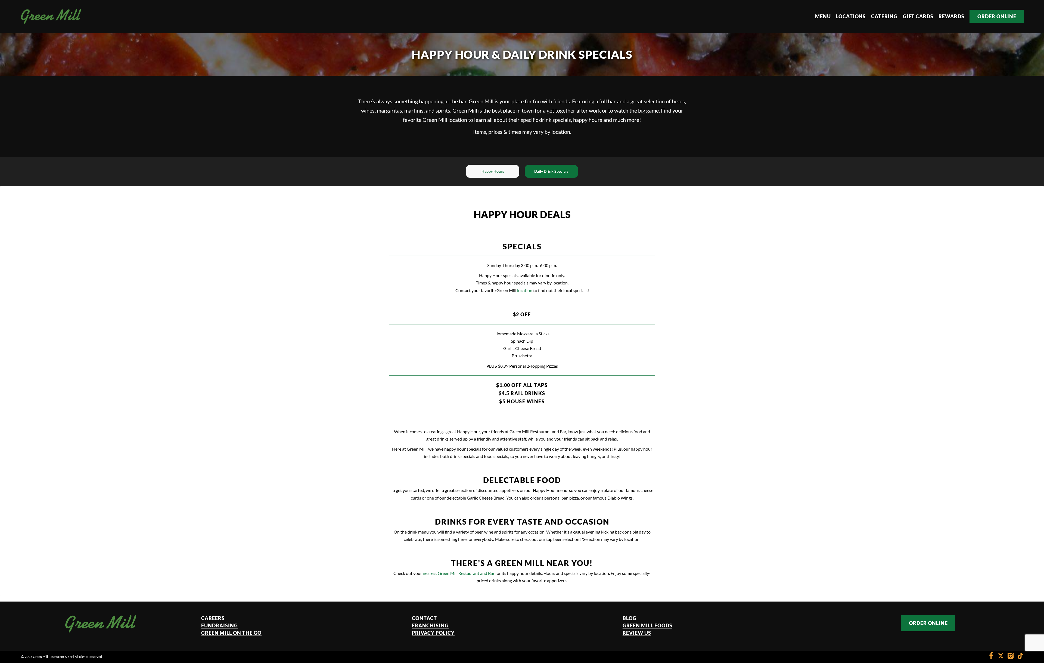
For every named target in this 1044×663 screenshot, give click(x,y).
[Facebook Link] (991, 656)
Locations (851, 16)
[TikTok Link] (1019, 656)
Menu (823, 16)
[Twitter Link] (1000, 656)
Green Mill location (444, 119)
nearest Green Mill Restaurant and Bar (459, 573)
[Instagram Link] (1010, 656)
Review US (637, 633)
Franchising (430, 625)
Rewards (951, 16)
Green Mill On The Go (231, 633)
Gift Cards (918, 16)
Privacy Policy (433, 633)
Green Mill (481, 101)
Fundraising (219, 625)
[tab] (492, 171)
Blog (629, 618)
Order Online (996, 16)
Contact (424, 618)
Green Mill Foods (647, 625)
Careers (213, 618)
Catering (884, 16)
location (524, 290)
